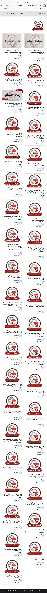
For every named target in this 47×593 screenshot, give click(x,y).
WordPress (10, 590)
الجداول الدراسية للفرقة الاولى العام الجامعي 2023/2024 (13, 576)
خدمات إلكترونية (10, 5)
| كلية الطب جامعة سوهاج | (28, 590)
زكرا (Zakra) (15, 590)
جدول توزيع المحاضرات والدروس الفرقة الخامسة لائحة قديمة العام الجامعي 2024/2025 (34, 363)
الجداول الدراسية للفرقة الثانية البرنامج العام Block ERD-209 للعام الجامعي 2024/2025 (35, 306)
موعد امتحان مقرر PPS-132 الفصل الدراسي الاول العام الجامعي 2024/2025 (13, 246)
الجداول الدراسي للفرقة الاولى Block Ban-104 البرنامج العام (13, 276)
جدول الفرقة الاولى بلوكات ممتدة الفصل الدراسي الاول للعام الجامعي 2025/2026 (35, 137)
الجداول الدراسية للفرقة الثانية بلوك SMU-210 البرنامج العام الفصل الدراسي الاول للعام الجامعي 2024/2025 (35, 249)
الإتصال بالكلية (14, 8)
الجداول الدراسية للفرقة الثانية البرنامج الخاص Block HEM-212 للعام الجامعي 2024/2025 (35, 419)
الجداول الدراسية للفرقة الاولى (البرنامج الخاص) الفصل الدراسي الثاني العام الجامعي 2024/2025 (34, 192)
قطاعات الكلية (20, 2)
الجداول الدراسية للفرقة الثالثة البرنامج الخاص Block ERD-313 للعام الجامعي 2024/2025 (12, 412)
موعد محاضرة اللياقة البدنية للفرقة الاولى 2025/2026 (13, 103)
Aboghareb (39, 58)
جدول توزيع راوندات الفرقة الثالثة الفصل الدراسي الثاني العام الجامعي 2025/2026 (13, 52)
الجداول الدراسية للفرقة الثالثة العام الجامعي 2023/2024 (13, 550)
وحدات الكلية (19, 5)
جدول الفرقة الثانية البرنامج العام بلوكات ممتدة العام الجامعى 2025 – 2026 (35, 108)
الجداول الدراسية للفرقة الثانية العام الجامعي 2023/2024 (35, 558)
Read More (42, 57)
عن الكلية (35, 2)
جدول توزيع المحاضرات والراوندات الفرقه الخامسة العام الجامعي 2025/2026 (36, 52)
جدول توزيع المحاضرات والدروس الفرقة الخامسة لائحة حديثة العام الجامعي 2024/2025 (34, 335)
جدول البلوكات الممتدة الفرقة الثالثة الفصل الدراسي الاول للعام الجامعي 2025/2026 (13, 134)
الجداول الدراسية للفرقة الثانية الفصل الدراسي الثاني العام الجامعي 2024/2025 (13, 218)
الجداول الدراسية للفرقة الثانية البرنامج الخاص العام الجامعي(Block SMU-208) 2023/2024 (12, 522)
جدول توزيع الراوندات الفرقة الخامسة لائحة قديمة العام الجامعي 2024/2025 (12, 358)
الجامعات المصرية (23, 8)
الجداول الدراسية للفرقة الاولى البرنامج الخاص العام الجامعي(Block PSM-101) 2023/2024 (34, 531)
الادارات (29, 8)
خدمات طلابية (39, 5)
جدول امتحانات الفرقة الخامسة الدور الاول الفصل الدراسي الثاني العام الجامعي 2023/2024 (35, 476)
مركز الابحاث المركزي (37, 8)
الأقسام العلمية (27, 2)
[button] (32, 2)
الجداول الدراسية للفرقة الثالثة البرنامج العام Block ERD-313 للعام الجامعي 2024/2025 (35, 391)
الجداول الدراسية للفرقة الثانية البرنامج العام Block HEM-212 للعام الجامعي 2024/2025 (12, 441)
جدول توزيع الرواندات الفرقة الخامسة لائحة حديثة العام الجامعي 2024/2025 (13, 331)
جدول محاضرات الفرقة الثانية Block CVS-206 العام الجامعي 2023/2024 (13, 495)
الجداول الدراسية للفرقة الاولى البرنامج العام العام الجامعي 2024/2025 (12, 468)
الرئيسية (40, 2)
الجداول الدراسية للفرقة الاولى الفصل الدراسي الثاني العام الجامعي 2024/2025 (35, 220)
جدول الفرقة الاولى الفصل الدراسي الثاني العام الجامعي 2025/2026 (35, 81)
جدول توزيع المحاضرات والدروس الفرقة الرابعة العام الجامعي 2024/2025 (12, 385)
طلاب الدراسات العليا (29, 5)
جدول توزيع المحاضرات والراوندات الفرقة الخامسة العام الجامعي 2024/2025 (13, 189)
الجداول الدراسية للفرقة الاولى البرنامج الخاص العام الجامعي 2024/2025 (35, 447)
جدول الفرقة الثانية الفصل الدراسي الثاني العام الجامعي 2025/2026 (13, 79)
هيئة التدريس (11, 2)
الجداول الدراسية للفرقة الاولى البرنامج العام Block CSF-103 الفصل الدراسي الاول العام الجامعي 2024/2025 (12, 304)
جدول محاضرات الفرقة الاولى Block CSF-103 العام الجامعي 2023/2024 (35, 503)
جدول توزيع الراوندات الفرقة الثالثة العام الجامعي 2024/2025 (34, 164)
